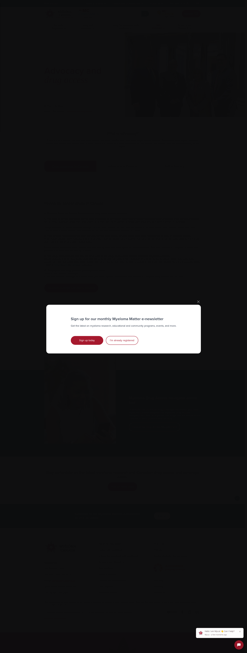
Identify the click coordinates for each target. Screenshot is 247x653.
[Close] (198, 301)
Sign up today (87, 340)
